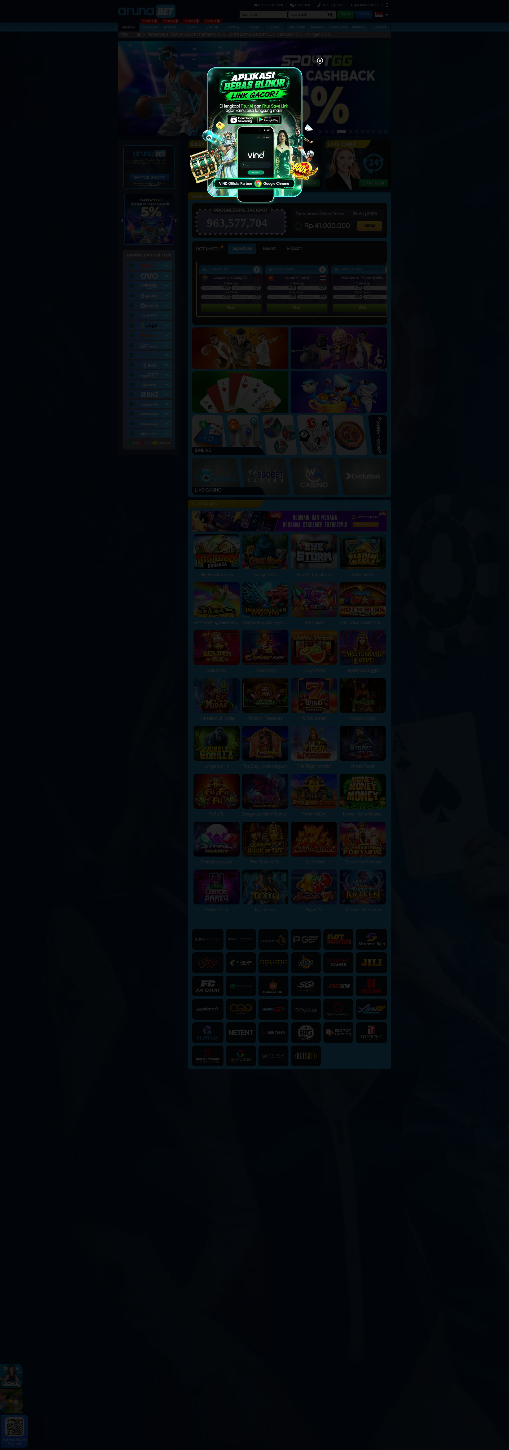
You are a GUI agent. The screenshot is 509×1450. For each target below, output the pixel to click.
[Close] (320, 61)
